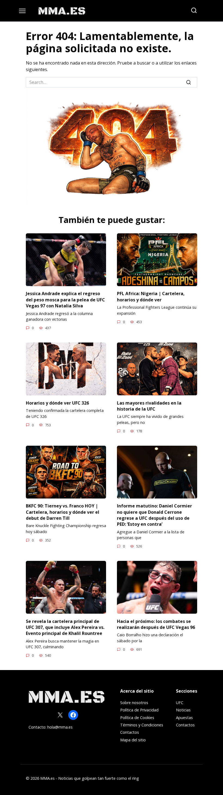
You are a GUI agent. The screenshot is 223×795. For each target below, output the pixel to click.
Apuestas (184, 717)
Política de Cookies (137, 717)
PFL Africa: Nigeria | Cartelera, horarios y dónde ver (151, 296)
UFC (179, 702)
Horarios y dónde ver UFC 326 (57, 403)
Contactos (129, 732)
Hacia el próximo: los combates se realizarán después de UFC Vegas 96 (156, 624)
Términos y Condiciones (141, 724)
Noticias (183, 710)
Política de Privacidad (139, 710)
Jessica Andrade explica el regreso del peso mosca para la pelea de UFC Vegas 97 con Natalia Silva (65, 300)
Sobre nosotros (134, 702)
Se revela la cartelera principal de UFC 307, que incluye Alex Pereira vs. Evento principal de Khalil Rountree (65, 627)
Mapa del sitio (133, 739)
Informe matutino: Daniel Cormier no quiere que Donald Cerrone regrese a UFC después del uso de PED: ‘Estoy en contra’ (154, 515)
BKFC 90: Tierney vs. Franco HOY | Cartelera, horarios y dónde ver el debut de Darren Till (62, 512)
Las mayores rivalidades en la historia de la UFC (149, 406)
